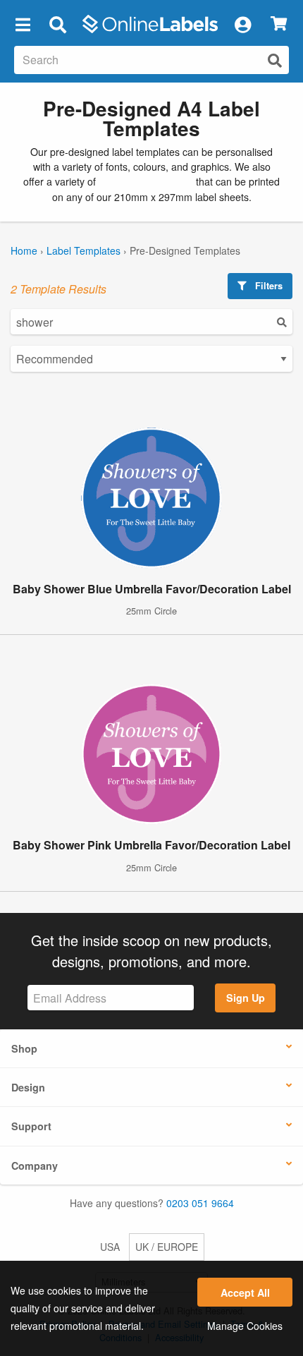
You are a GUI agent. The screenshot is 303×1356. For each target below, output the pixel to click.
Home (24, 250)
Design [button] (28, 1087)
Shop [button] (24, 1048)
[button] (22, 24)
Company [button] (34, 1165)
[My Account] (242, 24)
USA (110, 1247)
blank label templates (146, 181)
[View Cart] (278, 24)
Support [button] (31, 1126)
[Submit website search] (274, 60)
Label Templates (83, 250)
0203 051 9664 (200, 1203)
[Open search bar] (57, 24)
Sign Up (245, 998)
